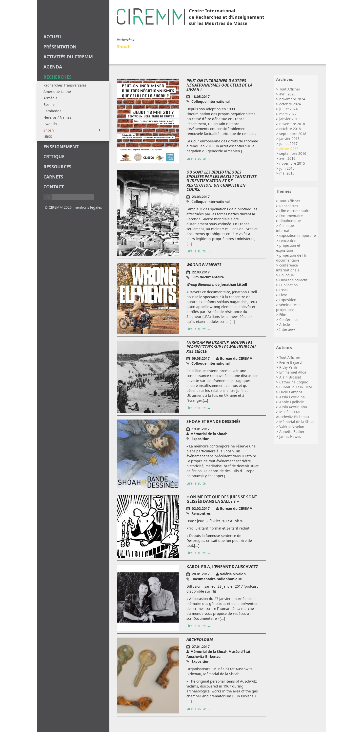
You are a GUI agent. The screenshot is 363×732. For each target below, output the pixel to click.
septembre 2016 (292, 153)
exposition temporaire (297, 235)
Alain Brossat (290, 377)
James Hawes (290, 436)
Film (282, 314)
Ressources (57, 167)
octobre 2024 (290, 104)
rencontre (287, 240)
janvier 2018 (289, 138)
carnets (53, 177)
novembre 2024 (292, 99)
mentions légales (88, 207)
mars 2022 (288, 113)
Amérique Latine (57, 91)
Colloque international (287, 228)
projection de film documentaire (292, 258)
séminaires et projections (289, 307)
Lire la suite (196, 158)
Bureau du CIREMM (295, 387)
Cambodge (52, 111)
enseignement (61, 147)
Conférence (288, 319)
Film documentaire (294, 210)
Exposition (287, 299)
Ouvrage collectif (293, 280)
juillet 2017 (288, 143)
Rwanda (50, 123)
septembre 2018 (292, 133)
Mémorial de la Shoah (297, 421)
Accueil (52, 37)
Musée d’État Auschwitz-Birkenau (292, 414)
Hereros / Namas (57, 117)
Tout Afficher (289, 89)
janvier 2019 (289, 118)
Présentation (60, 47)
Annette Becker (291, 431)
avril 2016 (287, 158)
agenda (52, 67)
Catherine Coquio (293, 382)
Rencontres (288, 205)
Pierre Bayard (290, 362)
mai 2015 (286, 173)
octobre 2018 (290, 128)
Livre (283, 294)
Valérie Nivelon (291, 426)
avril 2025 (287, 94)
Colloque (286, 275)
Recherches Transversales (64, 85)
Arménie (50, 98)
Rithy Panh (288, 367)
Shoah (48, 130)
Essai (283, 290)
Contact (53, 187)
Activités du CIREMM (68, 57)
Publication (288, 285)
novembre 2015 (292, 163)
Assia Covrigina (292, 397)
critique (53, 156)
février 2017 (288, 148)
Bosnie (49, 104)
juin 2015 (287, 168)
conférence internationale (288, 267)
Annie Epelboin (291, 401)
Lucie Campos (290, 392)
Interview (287, 329)
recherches (57, 77)
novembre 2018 (292, 123)
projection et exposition (288, 248)
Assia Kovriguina (293, 406)
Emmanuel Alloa (292, 372)
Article (284, 324)
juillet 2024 (288, 109)
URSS (47, 136)
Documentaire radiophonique (289, 218)
